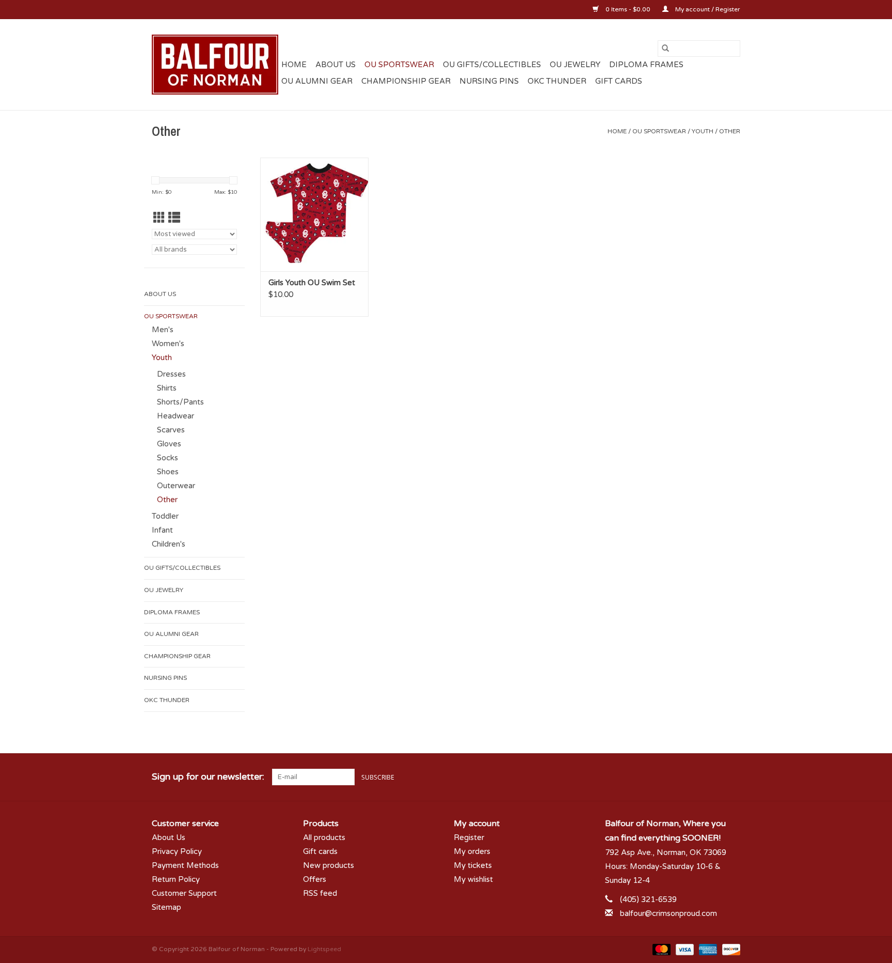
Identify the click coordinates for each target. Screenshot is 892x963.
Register (469, 837)
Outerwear (176, 485)
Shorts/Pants (180, 402)
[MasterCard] (660, 949)
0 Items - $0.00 (628, 9)
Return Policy (176, 879)
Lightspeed (324, 949)
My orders (472, 851)
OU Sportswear (399, 64)
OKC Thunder (557, 81)
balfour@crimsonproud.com (668, 913)
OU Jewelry (575, 64)
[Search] (665, 48)
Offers (314, 879)
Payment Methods (185, 865)
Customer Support (184, 893)
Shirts (167, 388)
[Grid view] (159, 218)
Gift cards (618, 81)
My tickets (473, 865)
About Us (335, 64)
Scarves (171, 429)
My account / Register (707, 9)
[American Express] (707, 949)
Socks (167, 457)
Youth (702, 131)
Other (729, 131)
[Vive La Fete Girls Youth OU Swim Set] (314, 214)
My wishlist (473, 879)
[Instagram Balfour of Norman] (732, 777)
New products (328, 865)
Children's (168, 544)
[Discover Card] (729, 949)
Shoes (168, 471)
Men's (162, 329)
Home (294, 64)
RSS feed (320, 893)
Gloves (169, 443)
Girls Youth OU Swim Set (311, 282)
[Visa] (683, 949)
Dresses (171, 374)
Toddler (165, 516)
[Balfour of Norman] (215, 65)
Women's (168, 343)
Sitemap (166, 907)
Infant (162, 530)
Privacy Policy (177, 851)
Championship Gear (406, 81)
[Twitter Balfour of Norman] (713, 777)
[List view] (174, 218)
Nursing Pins (489, 81)
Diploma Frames (646, 64)
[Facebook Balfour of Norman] (695, 777)
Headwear (175, 416)
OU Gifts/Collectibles (492, 64)
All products (324, 837)
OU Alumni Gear (317, 81)
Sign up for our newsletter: (208, 776)
